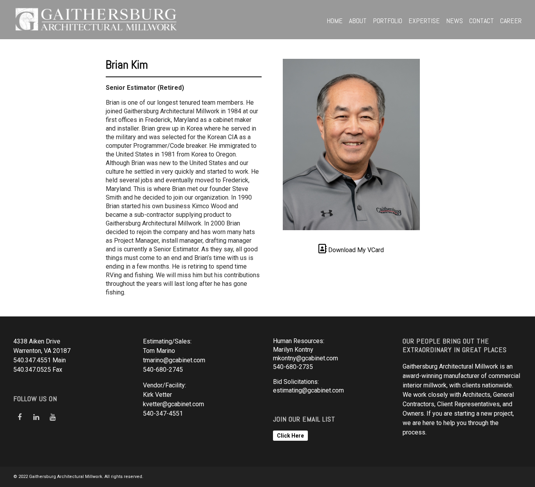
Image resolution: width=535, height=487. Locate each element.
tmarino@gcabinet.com (174, 360)
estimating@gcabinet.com (308, 390)
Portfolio (387, 20)
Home (335, 20)
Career (511, 20)
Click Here (290, 435)
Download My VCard (355, 250)
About (358, 20)
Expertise (424, 20)
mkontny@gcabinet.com (305, 358)
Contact (481, 20)
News (454, 20)
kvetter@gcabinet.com (173, 404)
